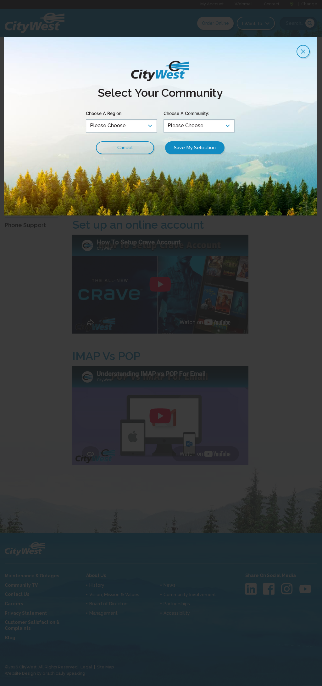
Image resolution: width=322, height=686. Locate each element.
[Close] (303, 51)
